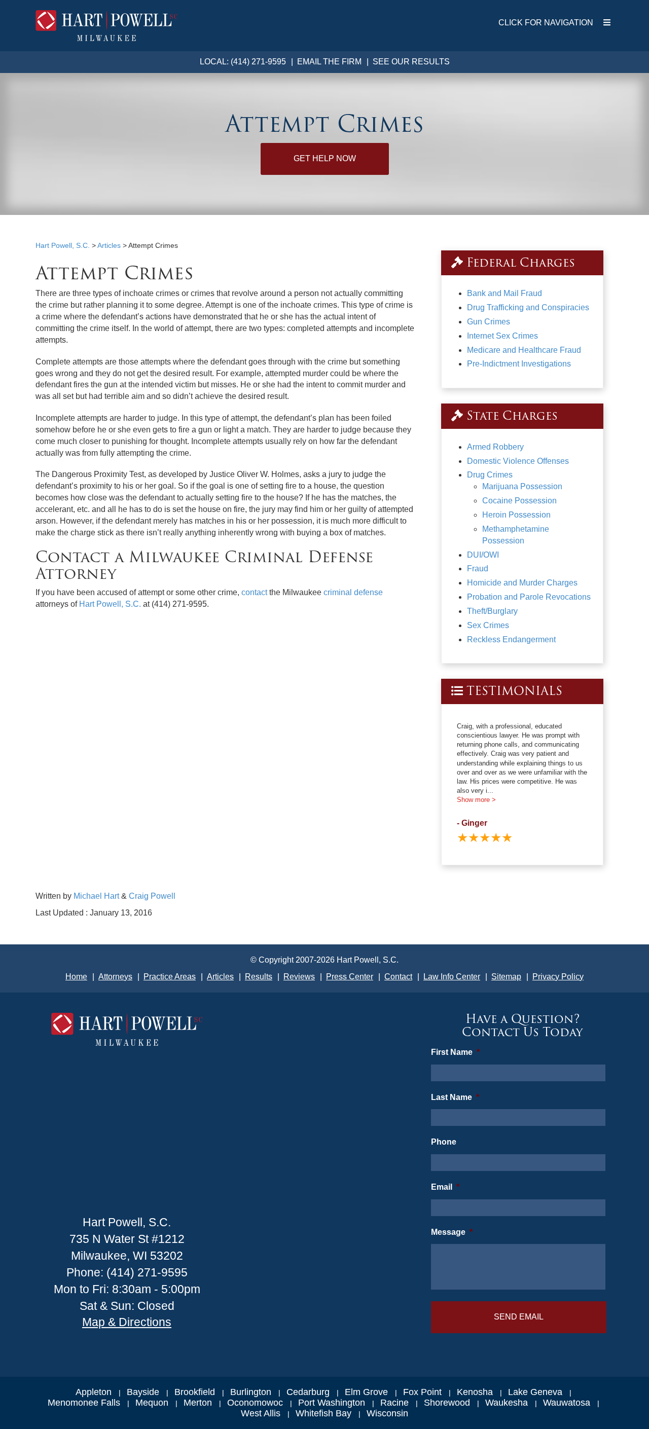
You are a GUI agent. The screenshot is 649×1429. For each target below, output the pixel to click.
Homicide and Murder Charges (522, 582)
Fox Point (422, 1392)
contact (254, 592)
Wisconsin (387, 1413)
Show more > (476, 799)
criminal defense (353, 592)
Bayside (143, 1392)
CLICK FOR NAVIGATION (545, 22)
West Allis (260, 1413)
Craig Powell (152, 896)
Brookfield (194, 1392)
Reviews (299, 976)
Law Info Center (451, 976)
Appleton (94, 1392)
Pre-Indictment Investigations (519, 363)
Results (258, 976)
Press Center (349, 976)
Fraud (477, 568)
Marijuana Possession (522, 486)
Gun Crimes (488, 321)
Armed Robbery (495, 447)
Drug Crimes (490, 474)
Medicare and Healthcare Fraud (524, 350)
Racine (394, 1403)
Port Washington (331, 1403)
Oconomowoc (255, 1403)
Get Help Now (325, 158)
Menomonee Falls (84, 1403)
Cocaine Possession (519, 500)
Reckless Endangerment (511, 639)
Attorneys (115, 976)
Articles (220, 976)
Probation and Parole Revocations (529, 597)
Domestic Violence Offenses (518, 461)
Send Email (519, 1316)
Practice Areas (169, 976)
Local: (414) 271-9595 (243, 61)
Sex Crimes (488, 625)
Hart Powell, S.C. (110, 604)
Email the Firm (329, 61)
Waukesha (506, 1403)
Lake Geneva (535, 1392)
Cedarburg (308, 1392)
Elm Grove (366, 1392)
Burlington (250, 1392)
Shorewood (447, 1403)
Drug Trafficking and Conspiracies (528, 307)
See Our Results (411, 61)
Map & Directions (126, 1322)
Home (76, 976)
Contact (398, 976)
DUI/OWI (483, 555)
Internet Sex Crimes (502, 336)
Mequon (151, 1403)
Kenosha (475, 1392)
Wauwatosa (566, 1403)
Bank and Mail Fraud (504, 293)
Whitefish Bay (323, 1413)
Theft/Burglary (492, 611)
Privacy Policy (558, 976)
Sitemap (506, 976)
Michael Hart (96, 896)
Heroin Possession (516, 514)
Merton (198, 1403)
